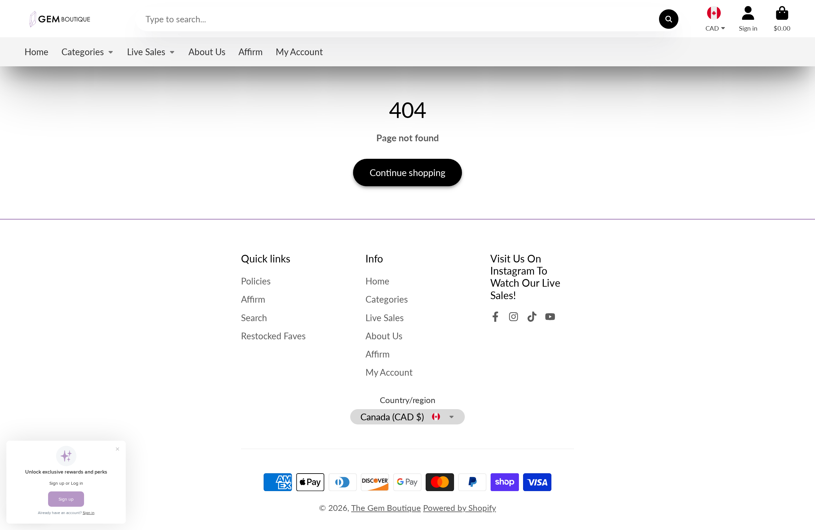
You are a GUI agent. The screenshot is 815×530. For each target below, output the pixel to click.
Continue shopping (407, 172)
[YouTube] (550, 317)
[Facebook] (495, 317)
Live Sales (146, 51)
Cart (782, 18)
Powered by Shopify (459, 507)
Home (36, 51)
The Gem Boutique (386, 507)
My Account (299, 51)
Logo (60, 18)
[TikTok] (532, 317)
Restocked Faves (273, 335)
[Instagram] (513, 317)
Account (748, 18)
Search (254, 317)
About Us (206, 51)
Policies (256, 281)
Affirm (250, 51)
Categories (82, 51)
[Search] (668, 19)
